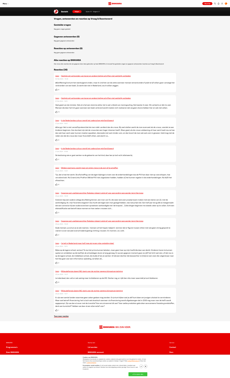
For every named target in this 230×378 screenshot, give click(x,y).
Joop (57, 76)
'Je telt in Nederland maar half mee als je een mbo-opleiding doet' (87, 243)
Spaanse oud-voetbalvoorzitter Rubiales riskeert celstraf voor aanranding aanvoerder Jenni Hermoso (102, 193)
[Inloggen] (222, 4)
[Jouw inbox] (218, 3)
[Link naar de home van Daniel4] (56, 11)
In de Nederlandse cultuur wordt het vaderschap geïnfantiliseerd (87, 120)
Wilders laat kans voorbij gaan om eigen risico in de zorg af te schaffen (89, 168)
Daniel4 (64, 12)
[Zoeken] (215, 4)
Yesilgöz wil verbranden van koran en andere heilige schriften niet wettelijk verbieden (96, 76)
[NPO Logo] (226, 3)
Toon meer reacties (61, 316)
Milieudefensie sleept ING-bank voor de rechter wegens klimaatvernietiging (92, 271)
